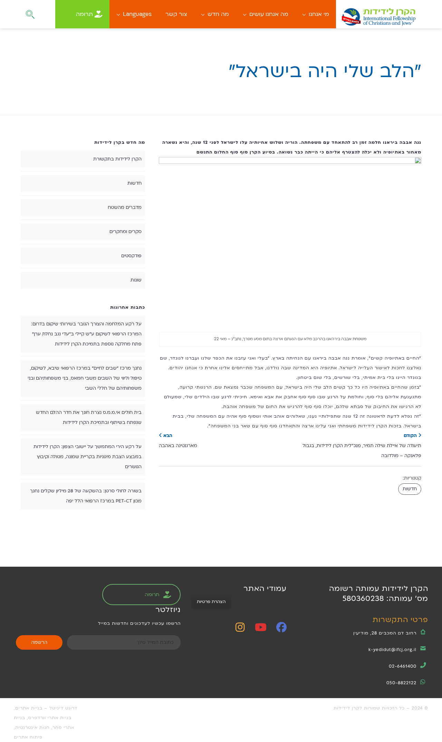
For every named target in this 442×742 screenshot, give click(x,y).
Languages (137, 14)
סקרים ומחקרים (125, 232)
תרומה (84, 14)
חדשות (410, 489)
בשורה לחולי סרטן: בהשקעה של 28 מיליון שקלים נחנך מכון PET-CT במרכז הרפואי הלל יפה (86, 496)
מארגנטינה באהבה (178, 441)
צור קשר (176, 14)
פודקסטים (131, 256)
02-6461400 (402, 666)
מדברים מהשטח (125, 207)
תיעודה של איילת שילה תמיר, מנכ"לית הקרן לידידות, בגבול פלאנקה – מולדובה (361, 446)
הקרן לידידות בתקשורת (117, 159)
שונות (136, 280)
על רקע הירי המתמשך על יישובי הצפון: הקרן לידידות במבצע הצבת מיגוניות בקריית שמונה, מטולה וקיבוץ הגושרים (87, 457)
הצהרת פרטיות (211, 601)
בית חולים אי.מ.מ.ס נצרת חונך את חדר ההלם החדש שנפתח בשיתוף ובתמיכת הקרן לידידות (89, 417)
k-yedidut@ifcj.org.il (392, 649)
